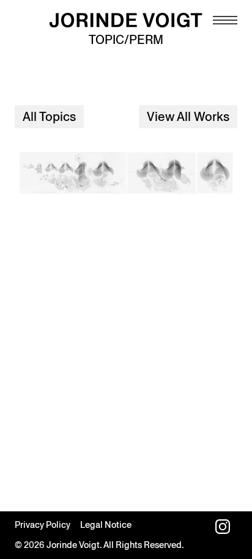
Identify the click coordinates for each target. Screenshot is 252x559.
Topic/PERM (126, 39)
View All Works (188, 116)
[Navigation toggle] (225, 20)
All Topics (49, 116)
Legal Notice (106, 525)
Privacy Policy (42, 525)
